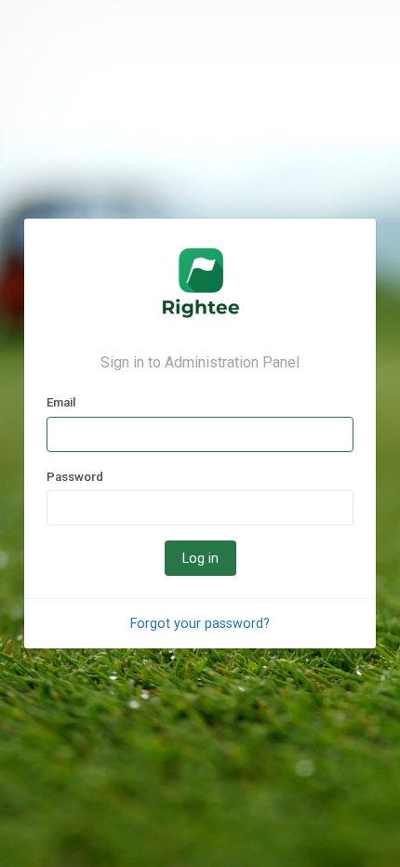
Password (75, 477)
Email (61, 402)
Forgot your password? (200, 623)
